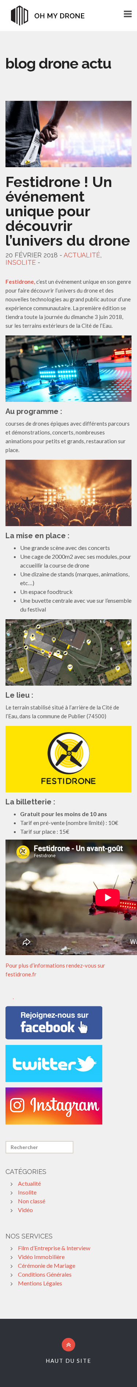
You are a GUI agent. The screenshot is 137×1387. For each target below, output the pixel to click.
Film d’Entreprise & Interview (54, 1247)
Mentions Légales (40, 1283)
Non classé (31, 1200)
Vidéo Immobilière (41, 1256)
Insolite (20, 262)
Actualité (82, 255)
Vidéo (25, 1209)
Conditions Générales (45, 1274)
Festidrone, (20, 281)
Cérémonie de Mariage (46, 1265)
